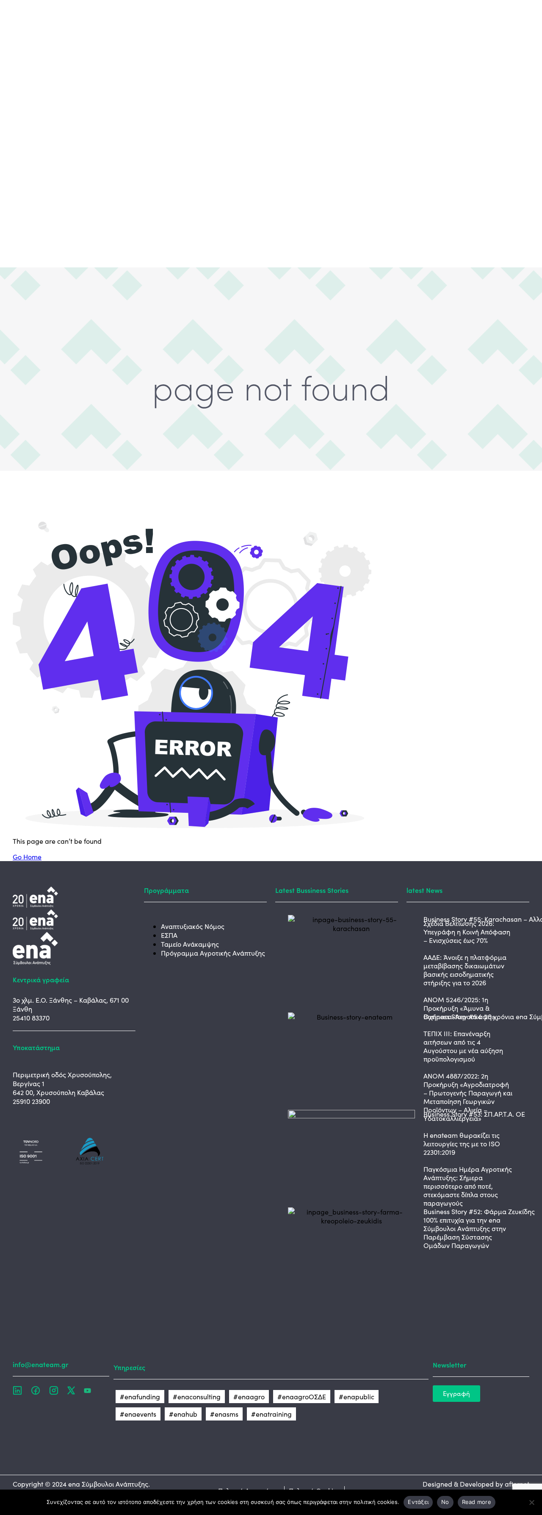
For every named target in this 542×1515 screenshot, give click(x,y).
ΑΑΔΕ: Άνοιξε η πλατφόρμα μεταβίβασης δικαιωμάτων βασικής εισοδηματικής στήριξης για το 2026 (464, 970)
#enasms (224, 1413)
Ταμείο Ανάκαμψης (190, 944)
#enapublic (356, 1396)
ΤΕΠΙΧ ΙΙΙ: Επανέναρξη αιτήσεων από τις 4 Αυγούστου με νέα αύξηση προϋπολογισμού (463, 1046)
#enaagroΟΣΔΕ (301, 1396)
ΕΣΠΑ (169, 935)
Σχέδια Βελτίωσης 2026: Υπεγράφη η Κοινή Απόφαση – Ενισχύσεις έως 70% (466, 932)
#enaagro (249, 1396)
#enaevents (138, 1413)
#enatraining (271, 1413)
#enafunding (140, 1396)
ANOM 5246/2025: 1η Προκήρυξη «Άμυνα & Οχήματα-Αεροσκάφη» (459, 1008)
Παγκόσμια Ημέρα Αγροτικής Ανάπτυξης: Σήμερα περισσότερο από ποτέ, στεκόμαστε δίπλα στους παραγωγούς (467, 1186)
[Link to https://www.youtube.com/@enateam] (87, 1390)
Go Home (27, 856)
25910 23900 (31, 1101)
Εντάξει (418, 1501)
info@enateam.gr (40, 1364)
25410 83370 (31, 1017)
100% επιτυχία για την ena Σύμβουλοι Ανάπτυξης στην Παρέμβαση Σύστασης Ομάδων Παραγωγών (464, 1232)
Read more (476, 1501)
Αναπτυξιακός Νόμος (192, 926)
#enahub (183, 1413)
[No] (531, 1502)
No (445, 1501)
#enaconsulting (197, 1396)
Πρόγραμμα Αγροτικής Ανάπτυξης (213, 952)
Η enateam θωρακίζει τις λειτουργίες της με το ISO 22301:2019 (461, 1143)
